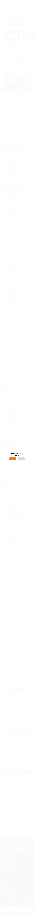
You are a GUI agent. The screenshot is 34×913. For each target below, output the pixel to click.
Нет (21, 458)
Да (12, 458)
